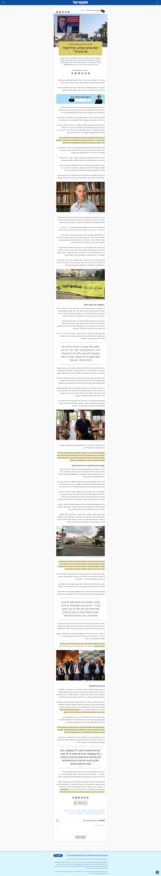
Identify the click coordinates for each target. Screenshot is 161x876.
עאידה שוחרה (71, 813)
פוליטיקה (82, 10)
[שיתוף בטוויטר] (62, 12)
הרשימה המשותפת (93, 810)
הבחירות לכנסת (101, 812)
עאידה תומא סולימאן (100, 813)
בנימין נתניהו (81, 812)
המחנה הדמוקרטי (67, 810)
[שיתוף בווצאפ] (57, 12)
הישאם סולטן (80, 813)
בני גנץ (74, 812)
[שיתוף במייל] (65, 12)
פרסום (80, 837)
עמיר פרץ (68, 812)
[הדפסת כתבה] (72, 73)
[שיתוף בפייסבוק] (60, 12)
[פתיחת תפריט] (3, 2)
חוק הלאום (84, 810)
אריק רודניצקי (89, 813)
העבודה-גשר (76, 810)
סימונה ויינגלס (90, 10)
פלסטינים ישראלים (90, 812)
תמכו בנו (58, 855)
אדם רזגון (97, 10)
